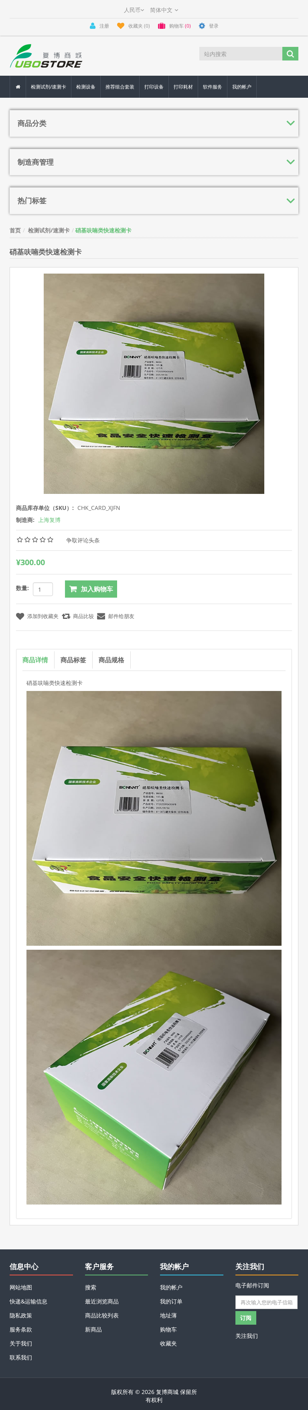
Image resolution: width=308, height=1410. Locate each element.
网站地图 (21, 1287)
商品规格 (111, 659)
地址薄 (168, 1315)
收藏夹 (168, 1343)
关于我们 (21, 1343)
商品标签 (73, 659)
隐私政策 (21, 1315)
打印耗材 (183, 86)
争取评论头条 (83, 540)
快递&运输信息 (28, 1301)
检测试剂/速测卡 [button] (48, 86)
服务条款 (21, 1329)
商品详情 (35, 659)
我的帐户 (241, 86)
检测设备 (85, 86)
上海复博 (49, 520)
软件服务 (212, 86)
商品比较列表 (102, 1315)
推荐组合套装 (119, 86)
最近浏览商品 (102, 1301)
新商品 (93, 1329)
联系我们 (21, 1357)
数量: (22, 588)
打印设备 (154, 86)
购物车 (168, 1329)
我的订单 (171, 1301)
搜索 (90, 1287)
